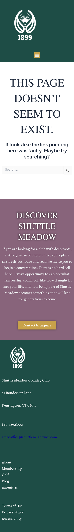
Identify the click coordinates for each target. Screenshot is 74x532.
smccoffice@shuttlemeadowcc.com (29, 437)
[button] (37, 55)
